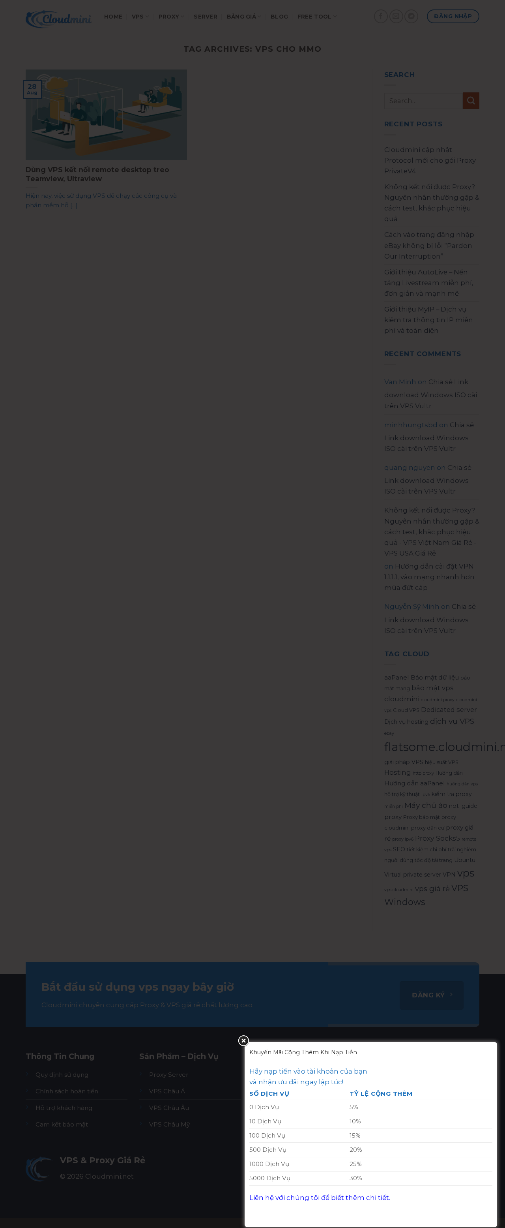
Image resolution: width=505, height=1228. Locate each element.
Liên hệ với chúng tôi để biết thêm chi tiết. (319, 1198)
